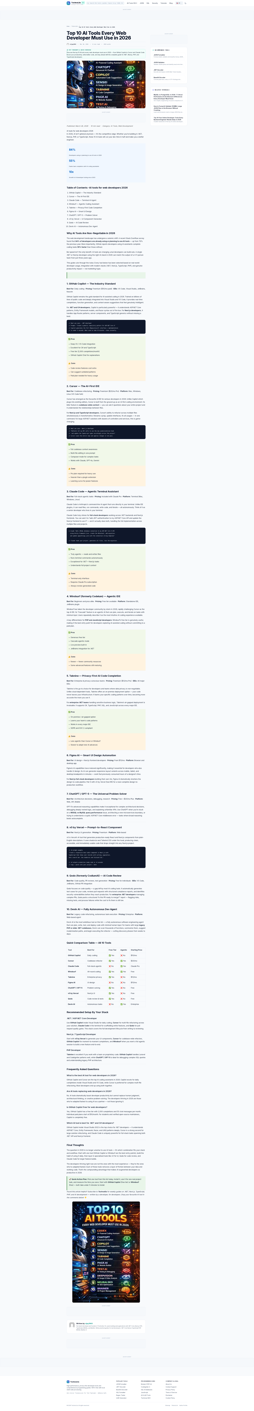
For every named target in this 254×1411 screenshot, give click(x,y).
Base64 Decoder (121, 1390)
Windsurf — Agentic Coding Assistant (84, 204)
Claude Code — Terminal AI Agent (82, 200)
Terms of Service (171, 1392)
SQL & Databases (146, 1390)
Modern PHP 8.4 (146, 1384)
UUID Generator (121, 1398)
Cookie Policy (170, 1398)
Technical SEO (146, 1398)
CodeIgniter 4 (145, 1387)
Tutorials (164, 3)
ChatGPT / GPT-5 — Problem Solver (83, 215)
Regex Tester (120, 1395)
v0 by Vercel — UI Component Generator (85, 219)
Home (68, 26)
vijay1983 (73, 44)
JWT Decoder (121, 1387)
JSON (142, 3)
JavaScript (144, 1392)
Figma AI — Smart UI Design (80, 211)
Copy (141, 322)
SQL (148, 3)
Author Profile (183, 1405)
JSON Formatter (121, 1384)
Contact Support (171, 1387)
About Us (169, 1384)
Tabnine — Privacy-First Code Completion (85, 208)
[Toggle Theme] (185, 3)
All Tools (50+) (132, 3)
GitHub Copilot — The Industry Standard (85, 193)
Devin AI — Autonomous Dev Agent (83, 226)
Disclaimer (169, 1395)
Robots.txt (175, 1405)
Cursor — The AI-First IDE (79, 196)
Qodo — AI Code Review (79, 223)
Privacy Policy (170, 1390)
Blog (171, 3)
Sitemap (167, 1405)
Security (155, 3)
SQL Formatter (120, 1392)
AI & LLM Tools (146, 1395)
